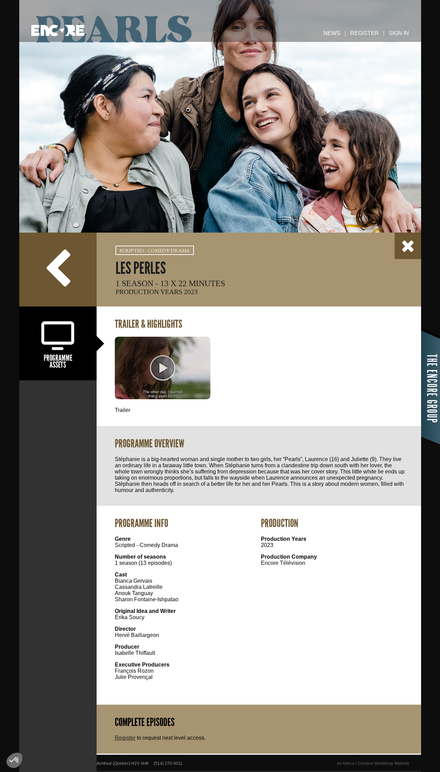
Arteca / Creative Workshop (367, 763)
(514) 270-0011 (168, 763)
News (331, 33)
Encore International (57, 30)
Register (364, 33)
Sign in (399, 33)
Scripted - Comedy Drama (155, 250)
